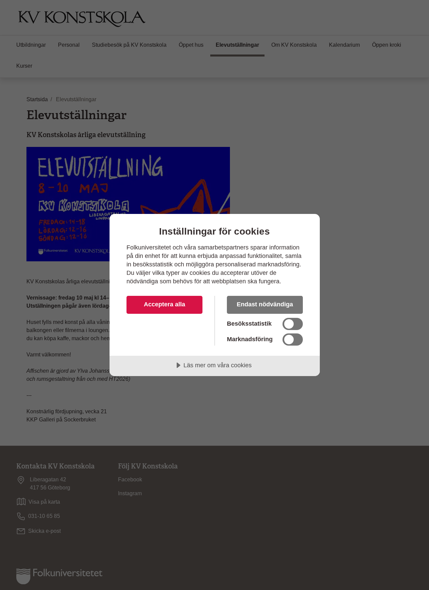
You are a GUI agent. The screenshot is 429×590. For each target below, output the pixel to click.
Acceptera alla (164, 304)
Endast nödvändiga (265, 304)
